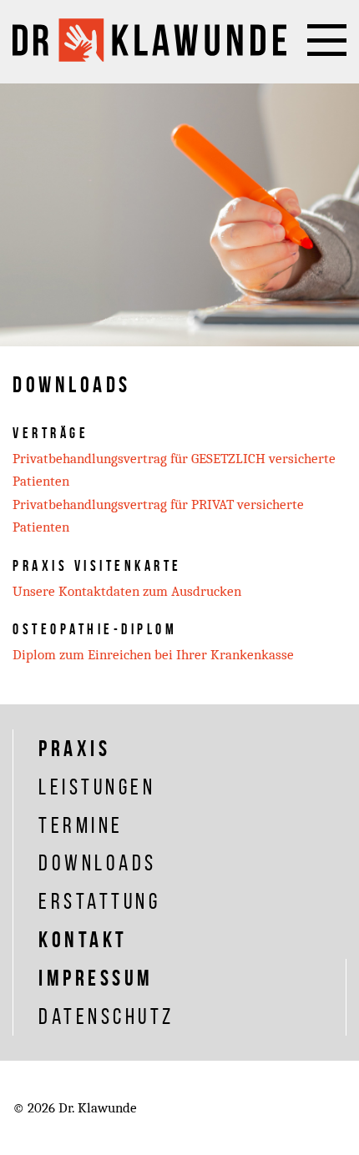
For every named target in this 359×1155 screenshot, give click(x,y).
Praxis (74, 748)
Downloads (97, 862)
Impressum (96, 978)
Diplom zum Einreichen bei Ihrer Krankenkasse (153, 655)
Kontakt (83, 939)
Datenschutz (106, 1016)
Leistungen (96, 786)
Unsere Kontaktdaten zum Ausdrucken (127, 591)
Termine (81, 825)
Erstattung (99, 901)
